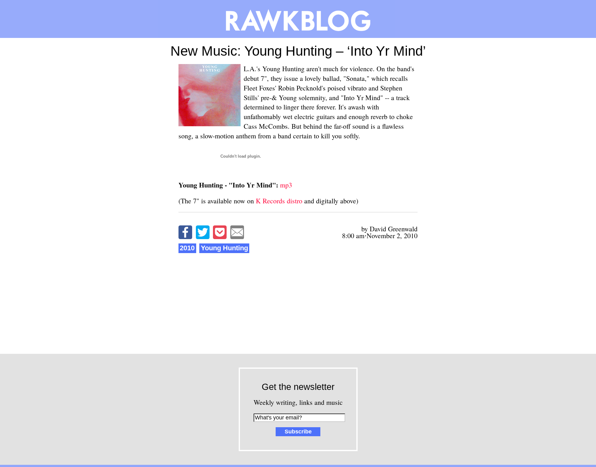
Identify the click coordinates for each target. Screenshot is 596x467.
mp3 (286, 184)
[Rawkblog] (298, 19)
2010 (187, 248)
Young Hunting (224, 248)
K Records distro (279, 200)
